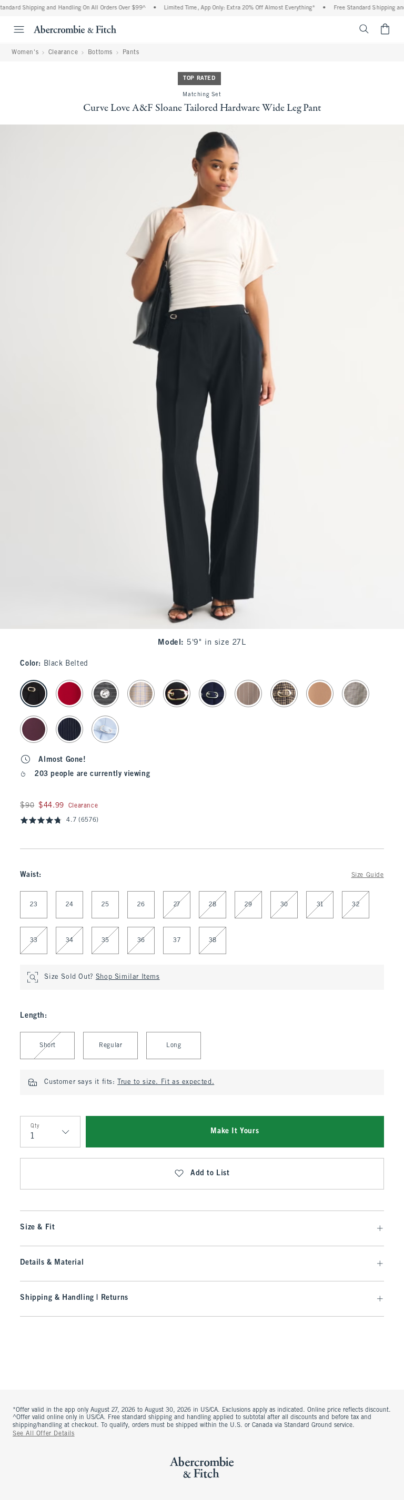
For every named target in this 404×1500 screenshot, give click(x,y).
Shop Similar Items (128, 977)
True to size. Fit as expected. (165, 1082)
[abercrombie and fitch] (75, 29)
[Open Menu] (13, 29)
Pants (131, 52)
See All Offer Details (44, 1434)
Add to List (210, 1173)
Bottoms (100, 52)
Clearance (63, 52)
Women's (25, 52)
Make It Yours (234, 1131)
